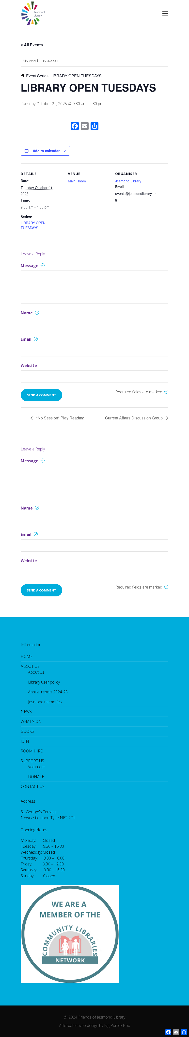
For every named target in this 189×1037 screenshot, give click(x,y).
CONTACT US (33, 786)
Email (26, 339)
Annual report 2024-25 (48, 692)
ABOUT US (30, 666)
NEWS (26, 711)
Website (29, 365)
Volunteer (36, 766)
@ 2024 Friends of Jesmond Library (94, 1017)
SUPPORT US (32, 761)
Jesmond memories (45, 701)
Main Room (77, 180)
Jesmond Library (128, 180)
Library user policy (44, 682)
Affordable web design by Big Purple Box (94, 1025)
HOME (26, 656)
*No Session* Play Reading (59, 418)
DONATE (36, 776)
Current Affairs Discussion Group (134, 418)
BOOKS (27, 731)
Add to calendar (46, 150)
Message (30, 265)
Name (27, 313)
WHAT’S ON (31, 721)
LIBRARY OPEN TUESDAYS (33, 225)
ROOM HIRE (32, 751)
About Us (36, 672)
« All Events (32, 45)
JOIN (25, 741)
